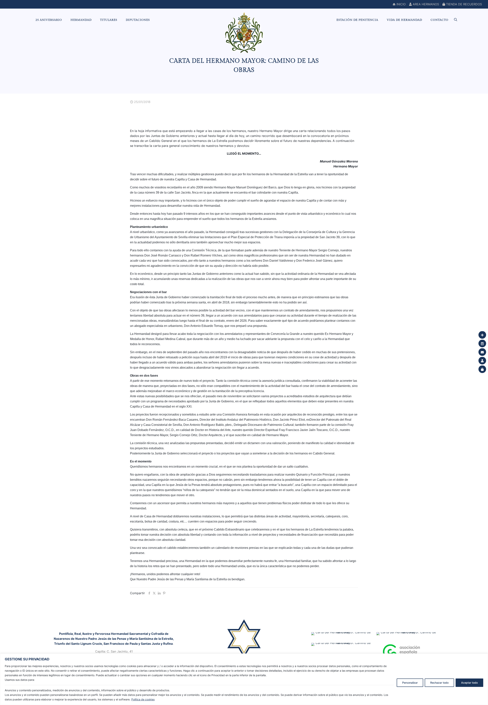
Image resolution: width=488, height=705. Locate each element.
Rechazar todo (439, 682)
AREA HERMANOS (425, 4)
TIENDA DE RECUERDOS (463, 4)
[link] (244, 642)
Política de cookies (143, 699)
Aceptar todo (469, 682)
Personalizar (410, 682)
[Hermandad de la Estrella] (244, 33)
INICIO (401, 4)
